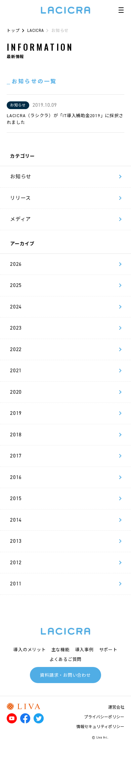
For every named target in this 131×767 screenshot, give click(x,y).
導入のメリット (29, 650)
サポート (108, 650)
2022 (16, 349)
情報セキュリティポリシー (100, 726)
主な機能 (60, 650)
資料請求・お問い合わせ (65, 675)
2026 (16, 264)
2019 (16, 413)
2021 (16, 370)
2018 (16, 434)
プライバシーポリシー (104, 717)
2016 (16, 477)
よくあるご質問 (65, 659)
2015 (16, 498)
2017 (16, 455)
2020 (16, 392)
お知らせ (20, 176)
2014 (16, 520)
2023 (16, 328)
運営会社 (116, 707)
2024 (16, 306)
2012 (16, 562)
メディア (20, 219)
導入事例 (84, 650)
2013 (16, 541)
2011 (16, 583)
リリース (20, 198)
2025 (16, 285)
